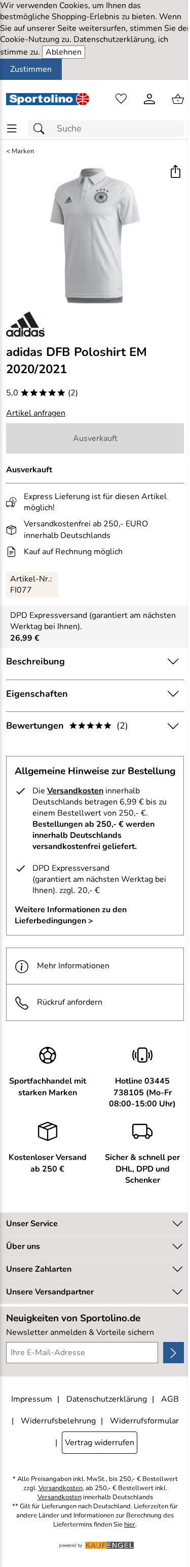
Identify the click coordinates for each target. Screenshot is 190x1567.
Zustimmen (31, 69)
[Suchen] (41, 128)
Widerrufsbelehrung (58, 1420)
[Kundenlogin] (149, 99)
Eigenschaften (37, 694)
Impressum (31, 1399)
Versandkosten (75, 790)
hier (129, 1524)
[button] (175, 173)
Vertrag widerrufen (99, 1442)
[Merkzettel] (121, 99)
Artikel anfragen (35, 413)
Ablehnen (64, 52)
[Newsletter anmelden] (173, 1352)
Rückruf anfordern (69, 1002)
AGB (170, 1399)
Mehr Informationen (73, 965)
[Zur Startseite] (47, 99)
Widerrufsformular (144, 1420)
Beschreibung (35, 661)
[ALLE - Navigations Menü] (12, 128)
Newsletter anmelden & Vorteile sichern (80, 1332)
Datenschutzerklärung (106, 1399)
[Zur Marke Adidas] (25, 324)
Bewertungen (67, 726)
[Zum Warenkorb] (178, 99)
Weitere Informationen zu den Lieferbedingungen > (71, 915)
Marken (23, 151)
